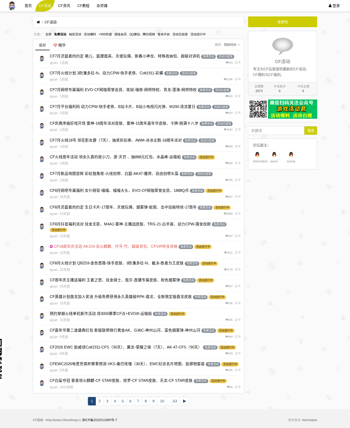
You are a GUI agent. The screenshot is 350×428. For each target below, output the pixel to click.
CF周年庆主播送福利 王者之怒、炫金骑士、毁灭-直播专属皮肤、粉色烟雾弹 (115, 280)
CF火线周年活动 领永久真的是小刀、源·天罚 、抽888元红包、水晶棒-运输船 (115, 157)
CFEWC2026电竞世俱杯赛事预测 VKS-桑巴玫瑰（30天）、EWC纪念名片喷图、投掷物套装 (127, 364)
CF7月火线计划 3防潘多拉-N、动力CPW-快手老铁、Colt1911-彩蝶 (106, 73)
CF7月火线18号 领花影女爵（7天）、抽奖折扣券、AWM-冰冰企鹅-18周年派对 (116, 140)
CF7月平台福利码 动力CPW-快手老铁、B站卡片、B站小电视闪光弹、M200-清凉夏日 (122, 107)
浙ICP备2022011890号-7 (99, 420)
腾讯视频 (149, 34)
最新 (42, 45)
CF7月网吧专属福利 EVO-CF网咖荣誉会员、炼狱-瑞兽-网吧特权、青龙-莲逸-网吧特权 (123, 90)
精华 (61, 45)
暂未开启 (164, 34)
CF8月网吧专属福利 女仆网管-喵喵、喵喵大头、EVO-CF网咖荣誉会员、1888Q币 (119, 190)
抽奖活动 (75, 34)
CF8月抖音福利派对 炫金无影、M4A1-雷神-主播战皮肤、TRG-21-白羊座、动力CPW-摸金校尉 (130, 224)
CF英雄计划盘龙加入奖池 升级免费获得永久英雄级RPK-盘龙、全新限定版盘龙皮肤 (121, 297)
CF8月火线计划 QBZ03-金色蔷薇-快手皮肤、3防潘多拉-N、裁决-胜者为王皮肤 (117, 263)
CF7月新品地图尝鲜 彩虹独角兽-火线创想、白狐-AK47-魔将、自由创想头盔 (114, 174)
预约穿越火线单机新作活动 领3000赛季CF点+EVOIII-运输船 (101, 314)
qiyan (274, 161)
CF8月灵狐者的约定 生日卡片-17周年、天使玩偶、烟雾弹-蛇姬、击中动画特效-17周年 (123, 207)
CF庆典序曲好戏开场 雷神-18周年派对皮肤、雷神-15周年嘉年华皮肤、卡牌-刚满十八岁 (124, 123)
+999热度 (105, 34)
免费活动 (60, 34)
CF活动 (45, 6)
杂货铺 (102, 6)
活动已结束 (180, 34)
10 (162, 401)
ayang (291, 161)
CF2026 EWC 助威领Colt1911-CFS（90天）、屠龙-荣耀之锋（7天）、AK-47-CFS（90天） (126, 347)
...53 (173, 401)
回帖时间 (230, 45)
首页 (28, 6)
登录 (336, 6)
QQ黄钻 (134, 34)
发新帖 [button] (282, 22)
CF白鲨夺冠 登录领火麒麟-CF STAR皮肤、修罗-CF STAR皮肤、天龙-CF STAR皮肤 (121, 381)
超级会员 (121, 34)
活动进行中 (198, 34)
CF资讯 (64, 6)
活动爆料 (90, 34)
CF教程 (83, 6)
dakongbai (260, 161)
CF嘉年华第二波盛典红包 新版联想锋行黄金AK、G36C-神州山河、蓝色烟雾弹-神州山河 (125, 330)
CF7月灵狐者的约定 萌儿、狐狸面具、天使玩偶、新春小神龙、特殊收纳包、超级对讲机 (125, 56)
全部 (48, 34)
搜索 (310, 130)
